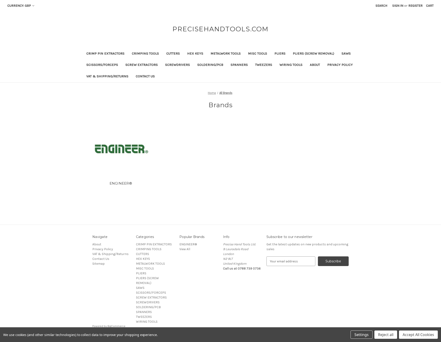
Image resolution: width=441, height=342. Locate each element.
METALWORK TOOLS (226, 53)
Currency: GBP (19, 6)
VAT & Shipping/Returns (107, 76)
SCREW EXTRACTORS (141, 65)
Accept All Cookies (418, 334)
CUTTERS (173, 53)
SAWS (346, 53)
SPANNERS (239, 65)
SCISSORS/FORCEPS (102, 65)
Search (381, 6)
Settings (361, 334)
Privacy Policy (340, 65)
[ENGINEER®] (121, 149)
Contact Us (145, 76)
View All (184, 249)
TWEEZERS (263, 65)
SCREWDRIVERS (177, 65)
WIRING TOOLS (291, 65)
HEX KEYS (195, 53)
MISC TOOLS (257, 53)
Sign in (397, 6)
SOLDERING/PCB (210, 65)
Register (415, 6)
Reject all (385, 334)
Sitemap (98, 264)
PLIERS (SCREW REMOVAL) (313, 53)
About (315, 65)
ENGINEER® (121, 183)
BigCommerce (116, 326)
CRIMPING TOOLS (145, 53)
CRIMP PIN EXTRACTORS (105, 53)
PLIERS (280, 53)
